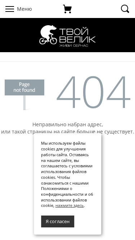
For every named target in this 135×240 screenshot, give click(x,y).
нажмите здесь (69, 205)
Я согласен (57, 221)
